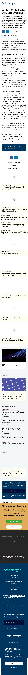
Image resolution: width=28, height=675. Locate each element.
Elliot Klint (14, 583)
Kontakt (6, 606)
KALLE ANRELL (14, 589)
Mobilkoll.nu (10, 40)
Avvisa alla (14, 671)
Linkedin (16, 639)
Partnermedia (20, 606)
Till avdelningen (21, 536)
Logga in (14, 527)
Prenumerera (14, 521)
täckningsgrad (17, 68)
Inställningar (14, 667)
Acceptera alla (14, 663)
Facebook (12, 639)
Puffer (18, 169)
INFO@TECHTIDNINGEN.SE (18, 597)
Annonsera (12, 606)
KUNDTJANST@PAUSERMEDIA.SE (17, 595)
